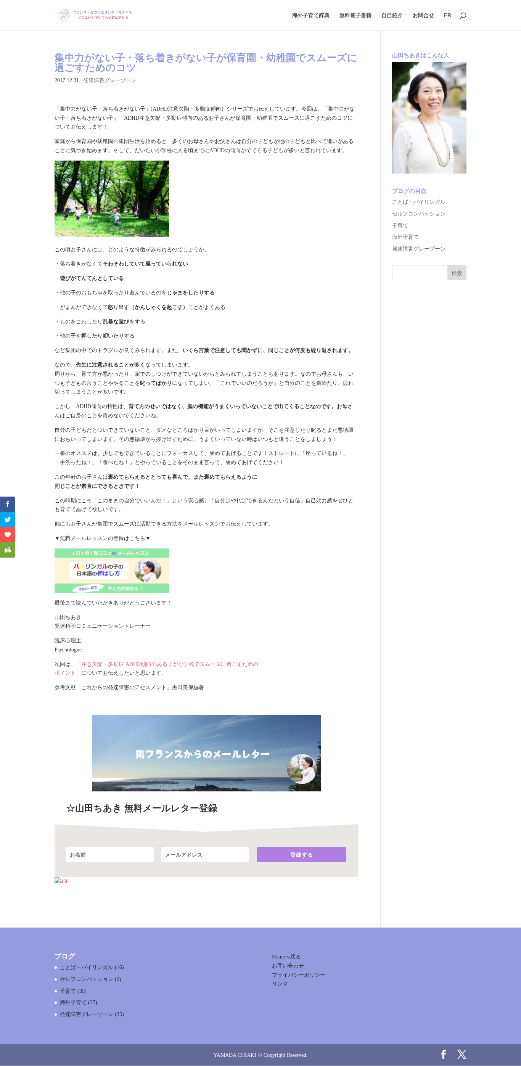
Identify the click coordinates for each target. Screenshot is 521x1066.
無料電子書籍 (355, 15)
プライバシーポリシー (298, 975)
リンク (280, 984)
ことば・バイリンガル (418, 202)
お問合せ (423, 15)
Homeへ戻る (286, 957)
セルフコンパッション (418, 214)
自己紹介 (392, 15)
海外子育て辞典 (311, 15)
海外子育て (405, 237)
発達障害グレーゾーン (110, 80)
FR (447, 15)
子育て (400, 225)
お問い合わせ (288, 966)
